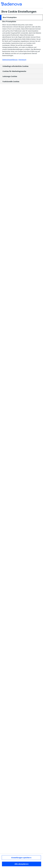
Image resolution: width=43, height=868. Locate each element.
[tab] (21, 17)
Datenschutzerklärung (10, 60)
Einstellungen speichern (21, 857)
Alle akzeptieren (21, 864)
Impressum (22, 60)
